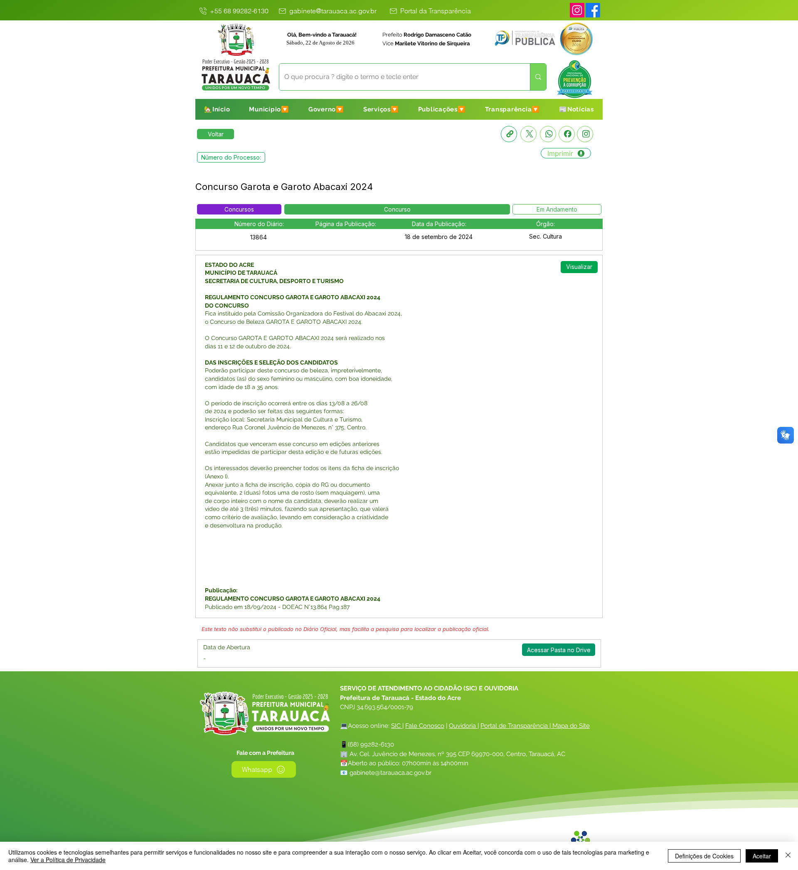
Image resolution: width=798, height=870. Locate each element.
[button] (269, 109)
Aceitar (762, 856)
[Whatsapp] (548, 134)
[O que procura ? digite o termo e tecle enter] (538, 77)
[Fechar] (788, 855)
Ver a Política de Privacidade (68, 859)
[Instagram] (577, 10)
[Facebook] (567, 134)
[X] (528, 134)
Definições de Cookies (704, 856)
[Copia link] (509, 134)
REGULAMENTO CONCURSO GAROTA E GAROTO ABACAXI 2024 (292, 297)
